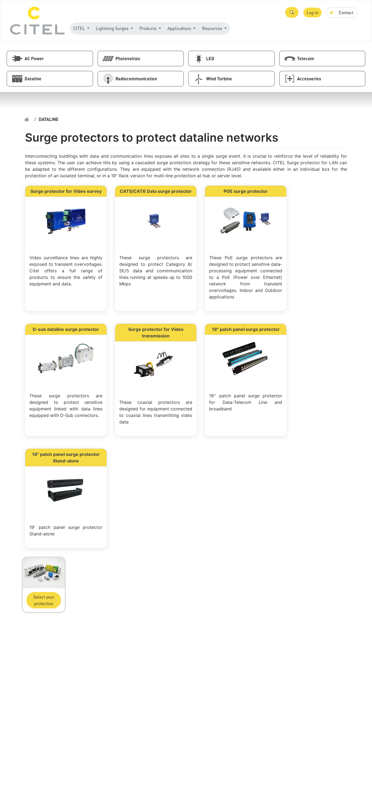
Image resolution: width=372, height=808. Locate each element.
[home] (26, 119)
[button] (292, 12)
